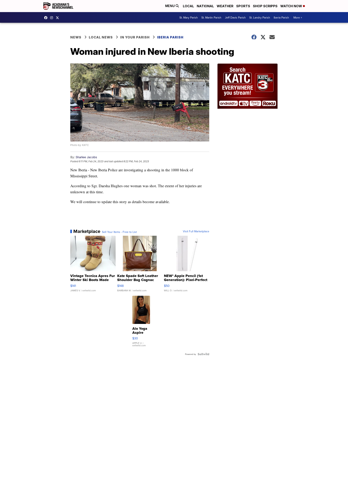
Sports (243, 6)
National (205, 6)
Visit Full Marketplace (196, 231)
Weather (225, 6)
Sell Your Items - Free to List (119, 231)
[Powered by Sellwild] (203, 354)
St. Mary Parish (188, 18)
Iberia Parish (281, 18)
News (75, 37)
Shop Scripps (265, 6)
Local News (101, 37)
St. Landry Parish (259, 18)
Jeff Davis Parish (235, 18)
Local (188, 6)
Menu (170, 6)
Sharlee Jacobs (86, 157)
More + (297, 18)
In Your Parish (135, 37)
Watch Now (291, 6)
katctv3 (46, 17)
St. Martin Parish (211, 18)
